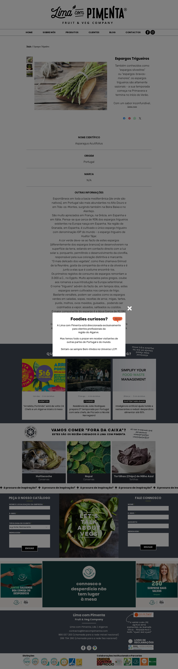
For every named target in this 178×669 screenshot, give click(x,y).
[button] (129, 308)
